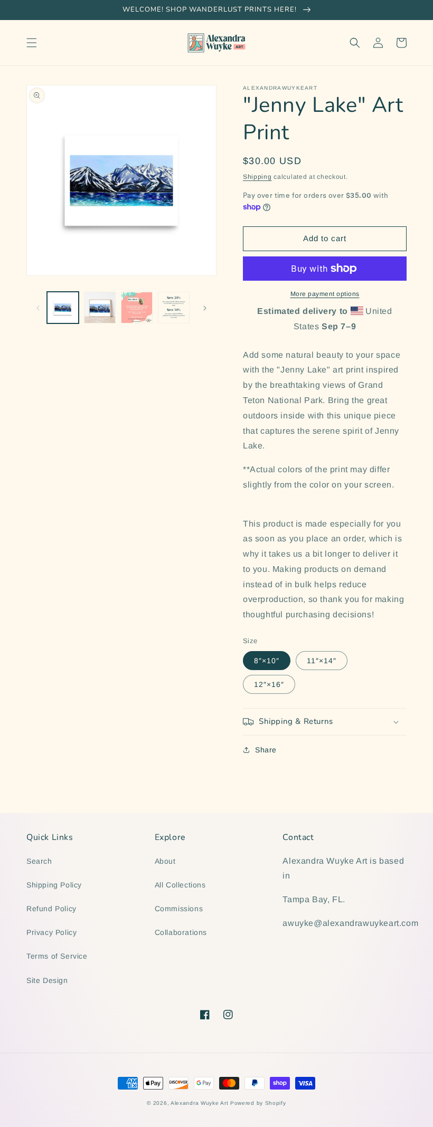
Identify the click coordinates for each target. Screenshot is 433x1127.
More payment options (325, 294)
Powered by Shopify (258, 1103)
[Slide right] (204, 307)
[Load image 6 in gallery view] (174, 307)
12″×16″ (269, 684)
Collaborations (181, 932)
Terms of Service (57, 956)
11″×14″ (321, 660)
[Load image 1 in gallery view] (63, 307)
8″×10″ (266, 660)
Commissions (179, 908)
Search (39, 861)
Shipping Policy (54, 885)
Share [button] (266, 750)
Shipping (257, 176)
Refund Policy (51, 908)
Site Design (47, 980)
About (165, 861)
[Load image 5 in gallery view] (137, 307)
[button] (31, 42)
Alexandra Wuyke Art (199, 1103)
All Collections (180, 885)
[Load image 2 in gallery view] (100, 307)
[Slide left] (38, 307)
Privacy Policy (51, 932)
